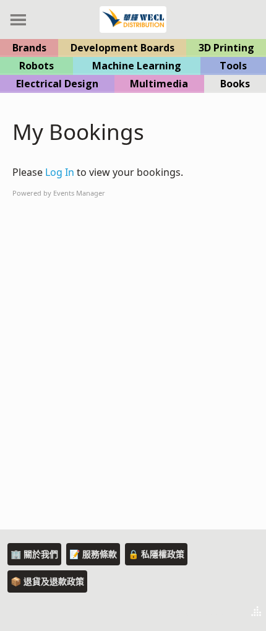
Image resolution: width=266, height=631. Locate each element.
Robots (36, 65)
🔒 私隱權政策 (156, 554)
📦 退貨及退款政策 (47, 581)
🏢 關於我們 (34, 554)
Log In (59, 172)
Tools (233, 65)
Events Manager (79, 193)
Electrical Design (57, 83)
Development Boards (122, 47)
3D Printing (226, 47)
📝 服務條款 (93, 554)
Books (235, 83)
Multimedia (159, 83)
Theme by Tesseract (195, 612)
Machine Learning (136, 65)
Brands (29, 47)
